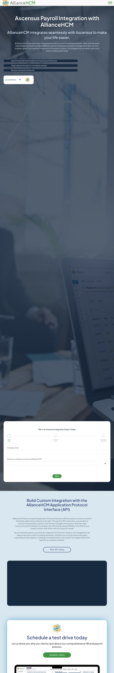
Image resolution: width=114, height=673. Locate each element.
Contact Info (55, 440)
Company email (13, 448)
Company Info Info (103, 440)
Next (57, 476)
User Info (9, 440)
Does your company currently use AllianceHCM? (24, 459)
